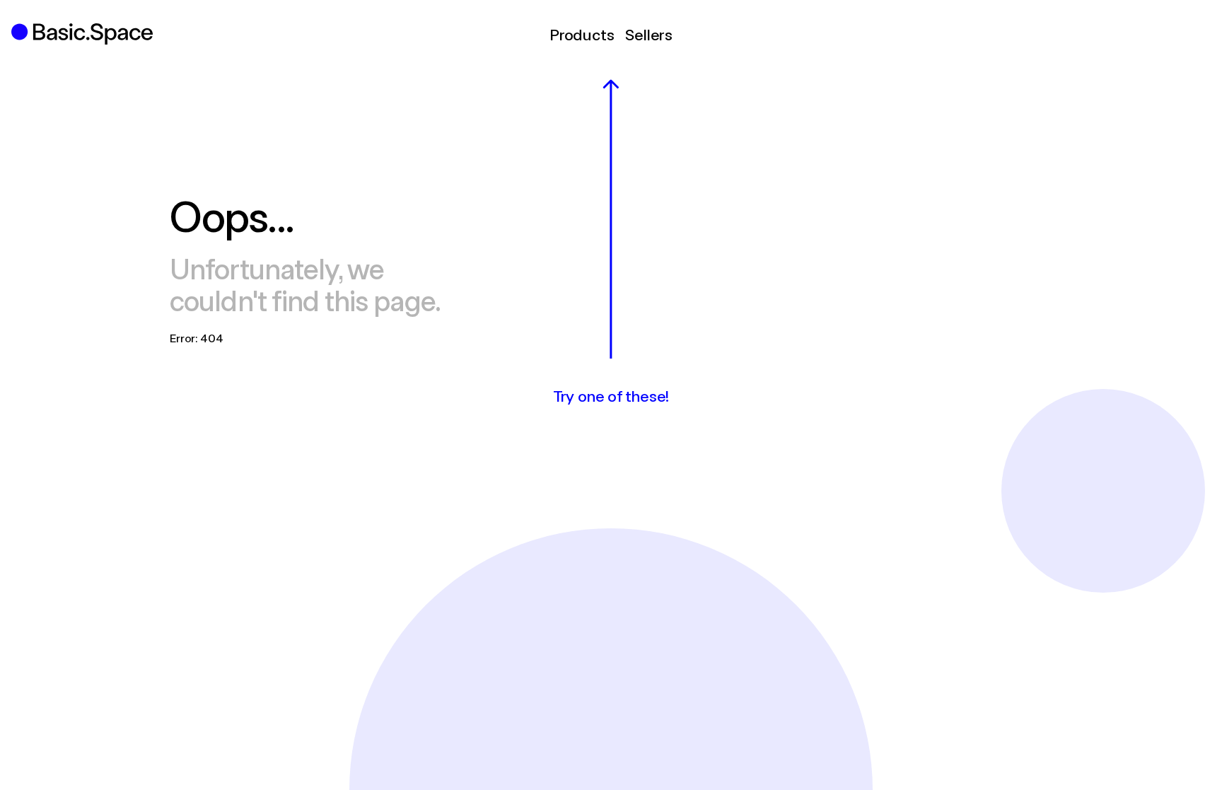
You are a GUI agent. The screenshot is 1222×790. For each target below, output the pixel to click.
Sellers (648, 34)
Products (581, 34)
